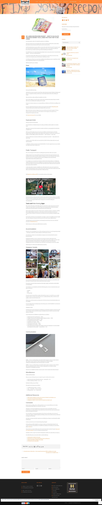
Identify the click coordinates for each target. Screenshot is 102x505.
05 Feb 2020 (70, 55)
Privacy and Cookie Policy (45, 499)
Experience (47, 1)
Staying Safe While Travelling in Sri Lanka (35, 439)
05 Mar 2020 (70, 49)
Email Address (64, 28)
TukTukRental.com (33, 221)
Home (37, 1)
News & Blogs (59, 1)
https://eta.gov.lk (55, 106)
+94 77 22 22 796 (73, 1)
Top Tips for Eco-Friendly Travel (72, 58)
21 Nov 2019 (70, 67)
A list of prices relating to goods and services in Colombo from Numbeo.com (41, 397)
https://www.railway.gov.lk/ (32, 174)
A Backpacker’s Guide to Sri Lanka (33, 437)
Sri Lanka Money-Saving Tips (32, 441)
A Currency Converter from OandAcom (34, 398)
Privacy (66, 502)
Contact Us (65, 1)
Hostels (52, 1)
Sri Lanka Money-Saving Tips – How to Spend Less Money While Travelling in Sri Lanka (73, 64)
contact (29, 426)
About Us (41, 1)
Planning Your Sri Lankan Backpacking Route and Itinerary (38, 438)
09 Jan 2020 (70, 59)
